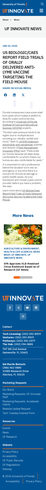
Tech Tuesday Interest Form (19, 413)
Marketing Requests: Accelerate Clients (21, 403)
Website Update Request (17, 408)
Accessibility (10, 456)
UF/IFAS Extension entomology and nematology (20, 143)
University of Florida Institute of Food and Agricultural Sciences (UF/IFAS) (20, 124)
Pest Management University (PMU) (20, 149)
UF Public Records (13, 460)
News (6, 432)
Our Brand (8, 389)
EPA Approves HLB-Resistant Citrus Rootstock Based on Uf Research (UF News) (21, 266)
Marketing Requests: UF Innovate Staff (22, 395)
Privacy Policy (10, 451)
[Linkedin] (36, 307)
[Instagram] (23, 316)
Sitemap (7, 469)
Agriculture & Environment (21, 248)
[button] (5, 95)
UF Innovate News (17, 256)
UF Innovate (19, 254)
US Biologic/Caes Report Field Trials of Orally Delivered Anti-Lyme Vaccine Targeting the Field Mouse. (22, 195)
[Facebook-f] (10, 307)
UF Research (10, 436)
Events (6, 428)
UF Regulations (11, 464)
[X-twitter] (18, 307)
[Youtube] (27, 307)
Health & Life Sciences (18, 251)
